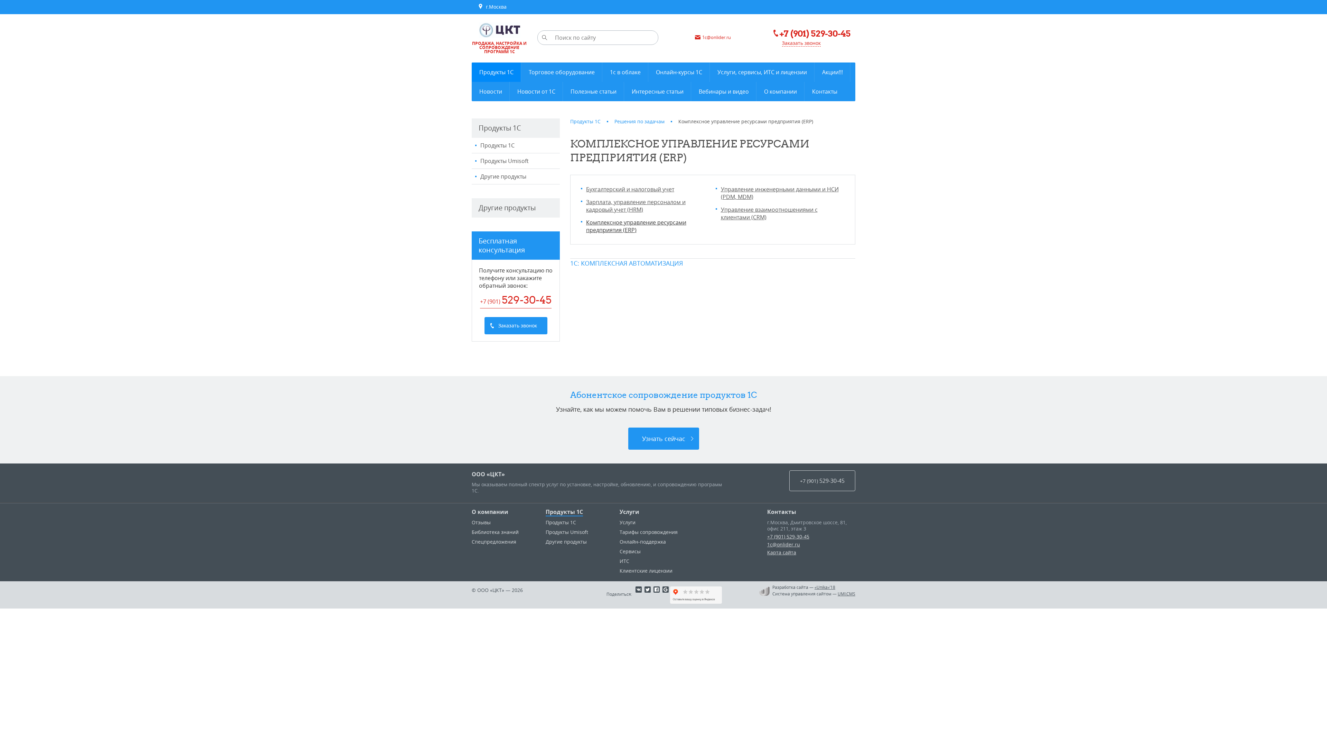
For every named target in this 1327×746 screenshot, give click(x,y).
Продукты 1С (497, 145)
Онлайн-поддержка (643, 541)
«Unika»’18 (825, 587)
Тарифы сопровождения (649, 532)
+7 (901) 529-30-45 (788, 536)
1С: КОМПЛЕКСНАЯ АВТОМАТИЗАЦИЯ (626, 263)
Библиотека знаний (495, 532)
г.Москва (495, 6)
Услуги (629, 512)
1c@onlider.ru (783, 544)
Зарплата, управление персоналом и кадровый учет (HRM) (636, 205)
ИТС (624, 561)
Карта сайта (781, 552)
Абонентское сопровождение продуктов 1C (663, 395)
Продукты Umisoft (504, 161)
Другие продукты (503, 176)
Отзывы (481, 522)
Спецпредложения (494, 541)
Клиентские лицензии (646, 570)
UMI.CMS (846, 593)
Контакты (781, 512)
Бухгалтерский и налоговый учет (630, 189)
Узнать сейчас (663, 438)
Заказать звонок (801, 43)
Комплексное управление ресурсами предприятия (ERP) (636, 226)
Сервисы (630, 551)
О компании (490, 512)
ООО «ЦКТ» (488, 474)
